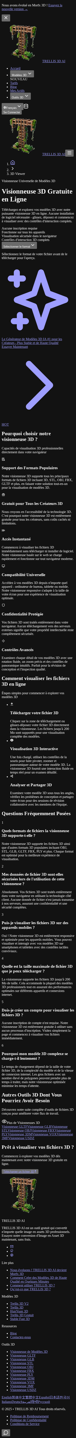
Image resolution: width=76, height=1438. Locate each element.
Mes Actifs (17, 90)
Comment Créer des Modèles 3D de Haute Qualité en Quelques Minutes (38, 1279)
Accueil (15, 68)
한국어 (65, 1397)
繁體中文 (32, 1397)
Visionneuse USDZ (23, 1390)
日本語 (55, 1397)
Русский (44, 1402)
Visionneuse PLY (21, 1374)
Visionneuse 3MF (22, 1386)
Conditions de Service (24, 1424)
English (7, 1397)
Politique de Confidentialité (28, 1420)
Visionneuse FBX (22, 1371)
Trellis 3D (16, 1307)
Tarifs (14, 83)
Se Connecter (11, 112)
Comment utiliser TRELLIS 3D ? (32, 1285)
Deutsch (17, 1402)
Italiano (7, 1402)
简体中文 (18, 1397)
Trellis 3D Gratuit (22, 1315)
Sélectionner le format (16, 246)
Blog (13, 87)
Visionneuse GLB (22, 1359)
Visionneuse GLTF (23, 1355)
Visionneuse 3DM (22, 1378)
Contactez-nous (20, 1337)
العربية (27, 1402)
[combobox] (12, 106)
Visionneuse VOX (22, 1382)
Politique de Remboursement (29, 1416)
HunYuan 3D (19, 1311)
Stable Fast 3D (20, 1319)
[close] (6, 17)
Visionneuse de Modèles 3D (29, 1351)
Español (44, 1397)
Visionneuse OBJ (21, 1367)
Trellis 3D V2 (19, 1303)
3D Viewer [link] (17, 174)
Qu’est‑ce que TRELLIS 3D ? (30, 1289)
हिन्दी (35, 1402)
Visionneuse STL (21, 1363)
